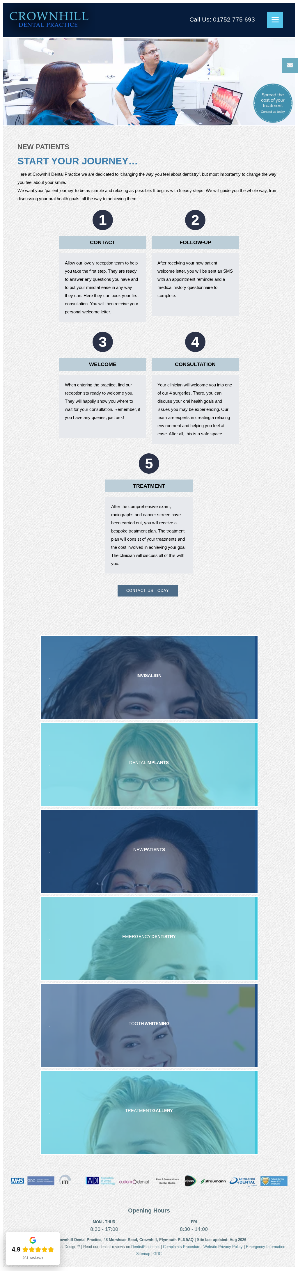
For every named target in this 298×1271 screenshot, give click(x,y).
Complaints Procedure (181, 1247)
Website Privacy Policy (223, 1247)
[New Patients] (149, 851)
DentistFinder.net (145, 1247)
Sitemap (143, 1254)
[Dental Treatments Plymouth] (149, 1112)
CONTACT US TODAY (147, 590)
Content (290, 65)
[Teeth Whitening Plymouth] (149, 1025)
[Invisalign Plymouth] (149, 677)
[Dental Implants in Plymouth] (149, 764)
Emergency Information (265, 1247)
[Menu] (275, 20)
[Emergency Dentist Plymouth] (149, 938)
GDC (157, 1254)
